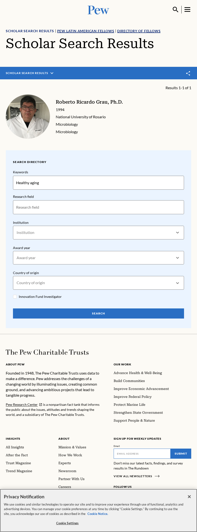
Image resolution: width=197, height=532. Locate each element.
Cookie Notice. (97, 514)
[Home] (47, 352)
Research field (23, 196)
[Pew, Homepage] (98, 9)
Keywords (20, 172)
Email (117, 446)
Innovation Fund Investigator (40, 296)
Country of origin (26, 273)
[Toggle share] (188, 73)
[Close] (189, 496)
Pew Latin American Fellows (85, 31)
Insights (13, 438)
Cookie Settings (67, 523)
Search (98, 313)
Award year (21, 248)
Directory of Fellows (138, 31)
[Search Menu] (175, 9)
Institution (21, 222)
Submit (181, 453)
